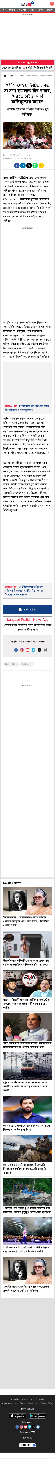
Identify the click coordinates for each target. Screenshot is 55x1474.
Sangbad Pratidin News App (27, 620)
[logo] (27, 4)
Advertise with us (9, 1403)
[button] (17, 165)
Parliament (27, 664)
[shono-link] (52, 4)
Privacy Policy (47, 1403)
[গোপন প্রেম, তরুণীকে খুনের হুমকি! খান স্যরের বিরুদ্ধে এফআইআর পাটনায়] (27, 1109)
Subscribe (40, 1399)
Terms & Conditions (28, 1403)
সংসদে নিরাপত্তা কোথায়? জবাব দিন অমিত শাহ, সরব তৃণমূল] (27, 408)
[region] (27, 37)
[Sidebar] (2, 4)
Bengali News (11, 664)
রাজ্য (32, 10)
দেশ (41, 10)
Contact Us (27, 1399)
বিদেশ (50, 10)
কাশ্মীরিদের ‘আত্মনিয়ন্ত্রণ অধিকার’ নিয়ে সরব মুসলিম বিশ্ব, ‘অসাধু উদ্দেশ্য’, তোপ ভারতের (24, 591)
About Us (15, 1399)
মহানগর (22, 10)
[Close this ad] (50, 1456)
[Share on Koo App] (41, 167)
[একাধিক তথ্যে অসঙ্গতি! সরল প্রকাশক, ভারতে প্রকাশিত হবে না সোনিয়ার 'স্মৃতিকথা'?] (27, 1270)
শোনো (12, 10)
